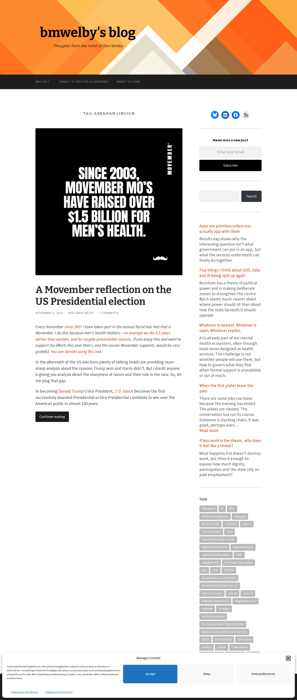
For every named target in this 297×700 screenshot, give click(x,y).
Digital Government (214, 547)
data (229, 531)
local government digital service (223, 624)
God (215, 570)
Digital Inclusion (243, 547)
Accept (150, 674)
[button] (288, 658)
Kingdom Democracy (215, 601)
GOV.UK (229, 570)
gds (204, 570)
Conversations (211, 531)
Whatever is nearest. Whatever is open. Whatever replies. (227, 328)
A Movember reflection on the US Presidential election (103, 295)
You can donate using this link (76, 352)
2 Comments (109, 313)
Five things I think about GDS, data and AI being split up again (229, 273)
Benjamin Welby (81, 313)
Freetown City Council (238, 562)
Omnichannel (223, 639)
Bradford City (210, 524)
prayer (221, 647)
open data (244, 639)
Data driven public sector (218, 539)
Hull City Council (212, 593)
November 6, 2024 (49, 313)
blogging (240, 516)
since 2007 (73, 327)
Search (252, 196)
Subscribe (230, 165)
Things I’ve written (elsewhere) (83, 82)
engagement (210, 562)
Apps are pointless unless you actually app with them (225, 229)
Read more (214, 431)
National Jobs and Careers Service (224, 632)
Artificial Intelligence (215, 516)
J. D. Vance (124, 391)
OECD (205, 639)
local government (213, 616)
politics (206, 647)
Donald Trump (70, 391)
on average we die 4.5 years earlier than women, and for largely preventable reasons (103, 336)
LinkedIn (207, 608)
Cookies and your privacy (24, 692)
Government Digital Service (220, 585)
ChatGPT (231, 524)
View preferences (263, 674)
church (246, 524)
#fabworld (208, 508)
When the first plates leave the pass (226, 388)
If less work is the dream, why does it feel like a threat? (230, 443)
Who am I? (42, 82)
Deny (206, 674)
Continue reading (52, 416)
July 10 (232, 593)
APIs (232, 508)
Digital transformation (216, 555)
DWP (239, 555)
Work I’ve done (128, 82)
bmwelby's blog (88, 32)
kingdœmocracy (245, 601)
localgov (224, 608)
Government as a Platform (219, 578)
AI (222, 508)
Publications (240, 647)
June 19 (248, 593)
